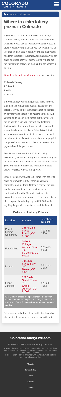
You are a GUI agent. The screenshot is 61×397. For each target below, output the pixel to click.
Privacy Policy (30, 370)
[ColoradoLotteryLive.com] (4, 14)
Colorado (15, 4)
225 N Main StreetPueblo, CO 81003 (28, 232)
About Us (30, 364)
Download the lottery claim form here (22, 75)
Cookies (31, 382)
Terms (30, 376)
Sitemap (30, 388)
